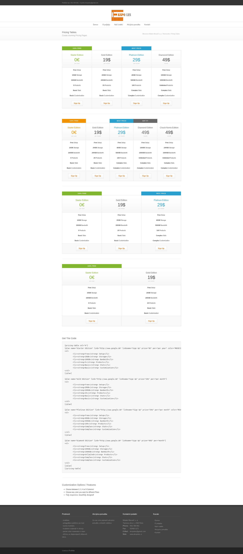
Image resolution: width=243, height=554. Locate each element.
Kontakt (147, 25)
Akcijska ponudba (133, 25)
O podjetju (106, 25)
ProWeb (72, 551)
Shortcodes (166, 34)
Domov (95, 25)
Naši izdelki (118, 25)
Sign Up (77, 103)
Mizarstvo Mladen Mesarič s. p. (152, 34)
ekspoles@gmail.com (138, 531)
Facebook (178, 2)
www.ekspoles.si (136, 534)
